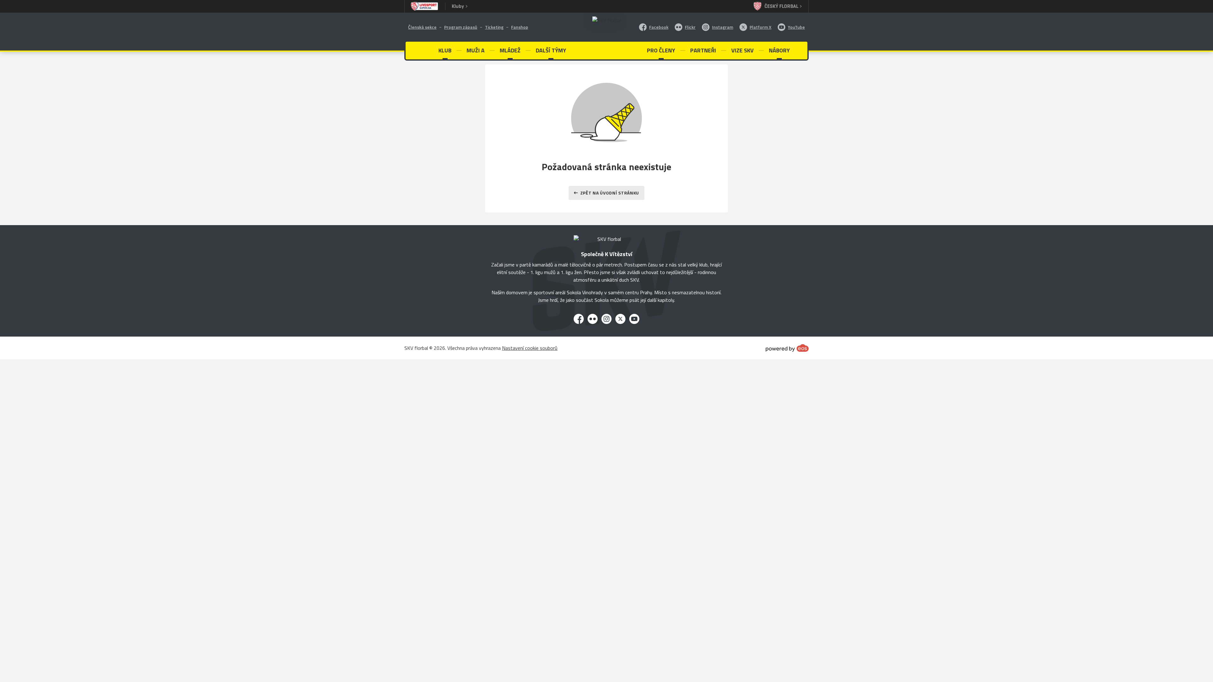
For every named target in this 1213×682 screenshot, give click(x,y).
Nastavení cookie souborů (530, 348)
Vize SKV (742, 50)
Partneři (703, 50)
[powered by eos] (787, 348)
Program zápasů (460, 27)
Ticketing (494, 27)
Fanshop (519, 27)
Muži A (476, 50)
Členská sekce (422, 27)
